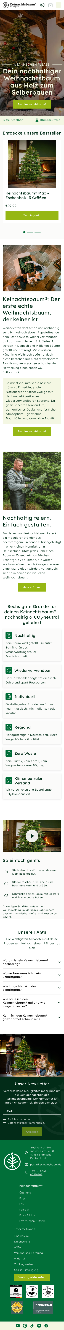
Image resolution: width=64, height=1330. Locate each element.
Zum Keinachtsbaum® (32, 104)
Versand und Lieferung (28, 1253)
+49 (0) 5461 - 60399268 (39, 1172)
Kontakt (24, 1209)
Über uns (25, 1192)
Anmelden (32, 1131)
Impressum (21, 1236)
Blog (22, 1198)
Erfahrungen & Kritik (32, 1221)
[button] (50, 5)
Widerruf (19, 1258)
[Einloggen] (42, 5)
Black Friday (27, 1215)
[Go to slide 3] (37, 232)
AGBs (17, 1247)
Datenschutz (22, 1241)
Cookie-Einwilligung (26, 1269)
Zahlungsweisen (24, 1264)
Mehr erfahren (32, 587)
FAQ (22, 1204)
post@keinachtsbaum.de (46, 1164)
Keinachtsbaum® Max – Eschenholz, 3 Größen (27, 195)
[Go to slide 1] (24, 232)
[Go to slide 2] (30, 232)
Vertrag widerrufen (32, 1277)
